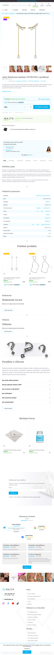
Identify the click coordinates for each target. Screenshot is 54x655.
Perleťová (47, 211)
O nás (29, 601)
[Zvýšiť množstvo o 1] (31, 107)
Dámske (48, 214)
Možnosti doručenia (45, 99)
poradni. (31, 155)
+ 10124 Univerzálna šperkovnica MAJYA (22, 129)
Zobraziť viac (27, 567)
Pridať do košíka (42, 107)
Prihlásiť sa (13, 493)
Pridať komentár (8, 331)
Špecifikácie (11, 160)
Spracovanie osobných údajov (34, 614)
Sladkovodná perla (45, 224)
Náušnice (48, 201)
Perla (33, 224)
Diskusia (35, 160)
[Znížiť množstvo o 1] (25, 107)
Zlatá (42, 211)
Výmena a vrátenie (32, 625)
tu (30, 646)
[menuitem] (4, 10)
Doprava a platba (31, 619)
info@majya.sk (9, 150)
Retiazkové (47, 218)
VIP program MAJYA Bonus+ (34, 596)
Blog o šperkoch (31, 599)
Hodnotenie (28, 160)
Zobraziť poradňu (8, 408)
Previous (2, 267)
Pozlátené (38, 208)
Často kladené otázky (33, 640)
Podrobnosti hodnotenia (21, 81)
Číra (38, 211)
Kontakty (30, 604)
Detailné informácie (6, 91)
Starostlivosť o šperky (33, 635)
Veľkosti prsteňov (32, 633)
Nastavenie (27, 648)
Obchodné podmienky (33, 617)
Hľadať (29, 5)
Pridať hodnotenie (8, 310)
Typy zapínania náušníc (33, 638)
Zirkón (37, 224)
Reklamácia (30, 622)
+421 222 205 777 (10, 146)
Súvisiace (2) (43, 160)
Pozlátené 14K (46, 208)
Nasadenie (47, 221)
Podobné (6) (20, 160)
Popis (4, 160)
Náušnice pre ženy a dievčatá (43, 195)
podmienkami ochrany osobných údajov (31, 497)
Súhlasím (27, 652)
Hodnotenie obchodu (27, 516)
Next (51, 267)
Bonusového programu (27, 118)
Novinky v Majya (31, 593)
